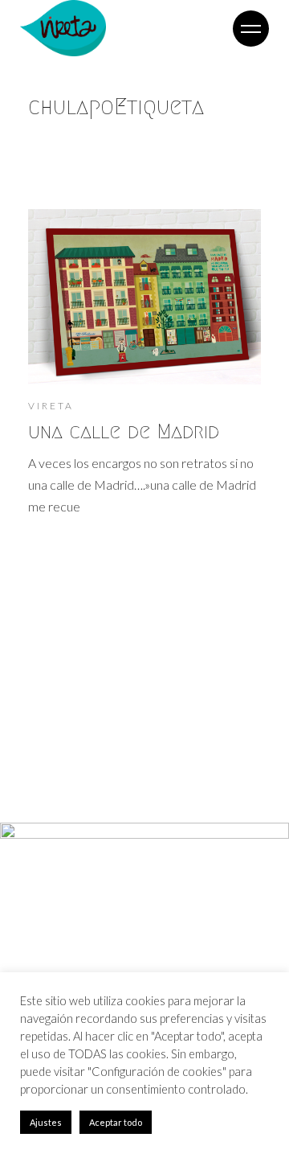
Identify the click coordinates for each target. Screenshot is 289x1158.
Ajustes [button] (46, 1122)
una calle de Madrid (123, 431)
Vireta (51, 406)
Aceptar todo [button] (115, 1122)
